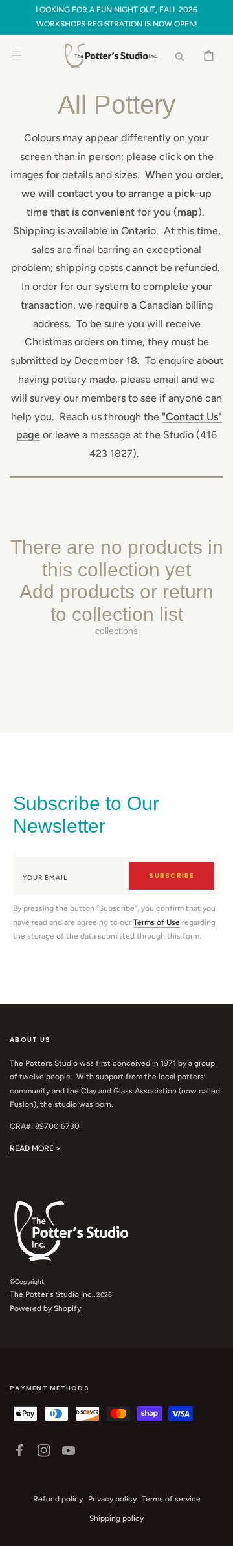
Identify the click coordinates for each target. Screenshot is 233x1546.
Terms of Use (156, 922)
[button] (16, 55)
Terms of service (171, 1498)
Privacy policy (112, 1498)
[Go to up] (216, 1529)
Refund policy (58, 1498)
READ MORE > (35, 1148)
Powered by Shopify (45, 1308)
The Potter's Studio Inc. (52, 1294)
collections (116, 631)
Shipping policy (116, 1518)
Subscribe (171, 875)
